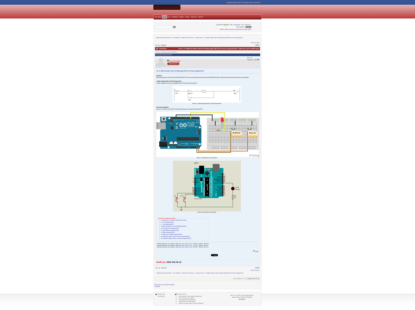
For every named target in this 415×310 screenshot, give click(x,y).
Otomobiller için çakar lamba (187, 301)
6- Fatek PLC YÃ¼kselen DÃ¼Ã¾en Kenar (173, 220)
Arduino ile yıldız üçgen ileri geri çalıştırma (191, 303)
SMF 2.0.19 (234, 295)
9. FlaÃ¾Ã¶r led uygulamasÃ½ (170, 230)
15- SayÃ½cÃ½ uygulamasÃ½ (170, 228)
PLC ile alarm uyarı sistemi (186, 298)
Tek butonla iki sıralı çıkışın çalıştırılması (190, 296)
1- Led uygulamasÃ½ (167, 224)
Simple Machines (249, 295)
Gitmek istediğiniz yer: (238, 278)
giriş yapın (237, 24)
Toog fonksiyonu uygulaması (187, 299)
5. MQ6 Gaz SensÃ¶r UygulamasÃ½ (171, 234)
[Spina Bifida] (258, 60)
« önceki (252, 42)
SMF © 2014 (241, 295)
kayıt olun (248, 24)
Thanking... (157, 286)
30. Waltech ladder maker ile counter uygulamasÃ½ (176, 238)
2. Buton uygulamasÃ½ (168, 232)
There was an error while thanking (164, 284)
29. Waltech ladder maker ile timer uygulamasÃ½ (175, 236)
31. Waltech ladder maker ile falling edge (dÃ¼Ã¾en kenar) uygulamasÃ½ (181, 71)
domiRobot (161, 296)
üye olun (190, 243)
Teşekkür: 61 (251, 60)
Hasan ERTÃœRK (174, 61)
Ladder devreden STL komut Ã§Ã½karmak (173, 226)
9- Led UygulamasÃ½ (167, 222)
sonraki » (257, 42)
